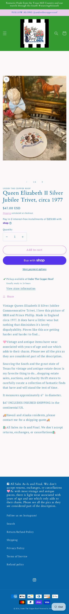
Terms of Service (17, 556)
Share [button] (10, 296)
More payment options (35, 269)
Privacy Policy (15, 548)
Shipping (7, 213)
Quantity (8, 229)
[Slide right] (42, 182)
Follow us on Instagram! (22, 515)
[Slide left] (26, 182)
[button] (5, 33)
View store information (21, 288)
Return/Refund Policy (20, 532)
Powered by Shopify (47, 608)
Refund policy (15, 564)
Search (11, 523)
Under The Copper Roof (29, 608)
